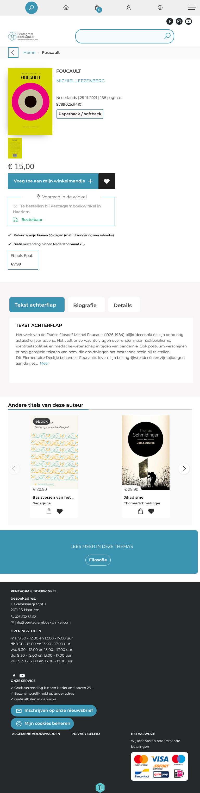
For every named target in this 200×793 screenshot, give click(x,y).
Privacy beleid (86, 734)
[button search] (167, 36)
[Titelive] (100, 787)
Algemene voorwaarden (36, 734)
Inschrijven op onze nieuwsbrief (58, 710)
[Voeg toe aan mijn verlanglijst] (106, 181)
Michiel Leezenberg (80, 80)
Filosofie (98, 559)
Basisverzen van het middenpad (64, 497)
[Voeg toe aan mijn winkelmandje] (49, 511)
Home (29, 52)
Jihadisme (133, 497)
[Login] (129, 7)
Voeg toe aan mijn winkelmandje (49, 181)
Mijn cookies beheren (46, 723)
